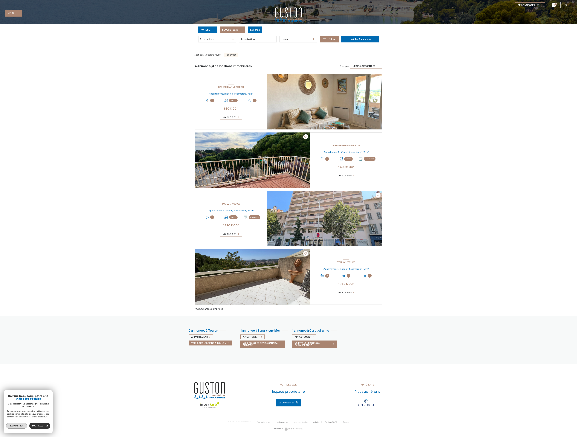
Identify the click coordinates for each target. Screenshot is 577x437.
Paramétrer (16, 425)
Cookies (346, 422)
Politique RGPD (331, 422)
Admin (316, 422)
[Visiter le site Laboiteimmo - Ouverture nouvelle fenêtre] (293, 429)
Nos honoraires (282, 422)
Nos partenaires (263, 422)
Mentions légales (300, 422)
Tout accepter (40, 425)
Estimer (255, 29)
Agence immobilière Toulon (208, 55)
